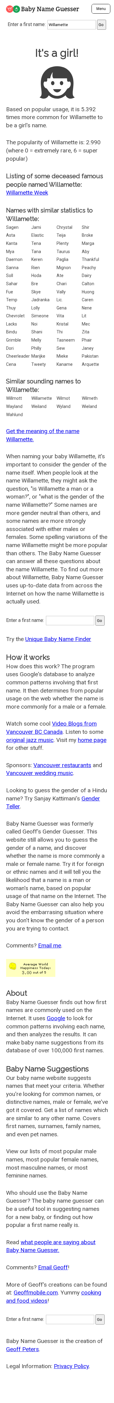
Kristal (62, 324)
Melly (36, 340)
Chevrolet (15, 315)
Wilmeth (90, 398)
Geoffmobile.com (36, 1292)
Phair (87, 340)
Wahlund (14, 414)
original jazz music (30, 740)
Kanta (11, 243)
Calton (88, 283)
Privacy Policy (71, 1366)
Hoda (36, 275)
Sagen (12, 227)
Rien (35, 267)
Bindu (11, 331)
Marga (88, 243)
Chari (62, 283)
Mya (10, 251)
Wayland (14, 406)
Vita (60, 315)
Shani (36, 331)
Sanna (12, 267)
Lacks (11, 324)
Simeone (40, 315)
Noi (34, 324)
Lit (84, 315)
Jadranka (40, 299)
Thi (60, 331)
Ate (60, 275)
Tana (36, 251)
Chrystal (64, 227)
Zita (85, 331)
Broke (87, 235)
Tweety (38, 364)
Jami (36, 227)
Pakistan (90, 356)
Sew (61, 348)
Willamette (41, 398)
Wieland (89, 406)
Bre (34, 283)
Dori (10, 348)
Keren (37, 259)
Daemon (14, 259)
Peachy (89, 267)
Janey (88, 348)
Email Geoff (53, 1267)
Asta (10, 235)
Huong (88, 291)
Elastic (37, 235)
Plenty (63, 243)
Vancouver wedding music (39, 773)
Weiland (39, 406)
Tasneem (66, 340)
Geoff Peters (22, 1349)
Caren (87, 299)
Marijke (38, 356)
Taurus (63, 251)
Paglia (62, 259)
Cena (11, 364)
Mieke (62, 356)
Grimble (13, 340)
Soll (9, 275)
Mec (86, 324)
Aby (85, 251)
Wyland (64, 406)
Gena (62, 308)
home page (92, 740)
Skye (36, 291)
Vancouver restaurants (62, 765)
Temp (11, 299)
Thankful (90, 259)
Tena (36, 243)
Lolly (35, 308)
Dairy (87, 275)
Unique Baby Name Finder (58, 639)
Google (56, 1018)
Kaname (65, 364)
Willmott (14, 398)
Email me (49, 945)
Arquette (90, 364)
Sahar (12, 283)
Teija (61, 235)
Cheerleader (18, 356)
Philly (36, 348)
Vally (61, 291)
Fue (9, 291)
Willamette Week (27, 192)
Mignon (64, 267)
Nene (87, 308)
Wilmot (63, 398)
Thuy (11, 308)
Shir (85, 227)
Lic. (60, 299)
